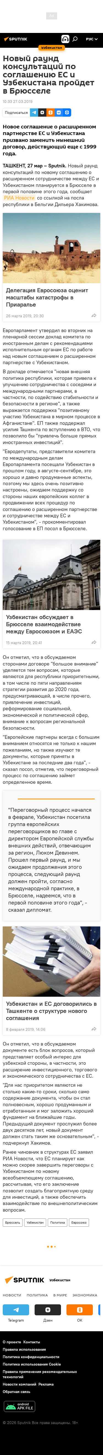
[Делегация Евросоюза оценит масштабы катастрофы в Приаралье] (51, 248)
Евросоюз (79, 1222)
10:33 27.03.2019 (17, 101)
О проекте (12, 1341)
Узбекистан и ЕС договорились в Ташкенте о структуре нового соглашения (51, 1010)
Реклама (46, 1384)
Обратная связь (16, 1391)
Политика (57, 1222)
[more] (93, 315)
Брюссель (12, 1222)
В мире (60, 1295)
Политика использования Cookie (32, 1364)
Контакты (31, 1341)
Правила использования (24, 1349)
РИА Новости (19, 198)
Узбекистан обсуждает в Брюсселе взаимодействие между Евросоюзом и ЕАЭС (44, 624)
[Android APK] (19, 1407)
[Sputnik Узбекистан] (16, 41)
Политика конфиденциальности (31, 1356)
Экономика (85, 1295)
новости (12, 1295)
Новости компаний (19, 1384)
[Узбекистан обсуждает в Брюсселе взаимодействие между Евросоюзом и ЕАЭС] (51, 575)
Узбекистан (35, 1222)
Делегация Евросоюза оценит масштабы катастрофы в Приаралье (47, 297)
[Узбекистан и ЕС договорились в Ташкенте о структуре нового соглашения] (51, 961)
